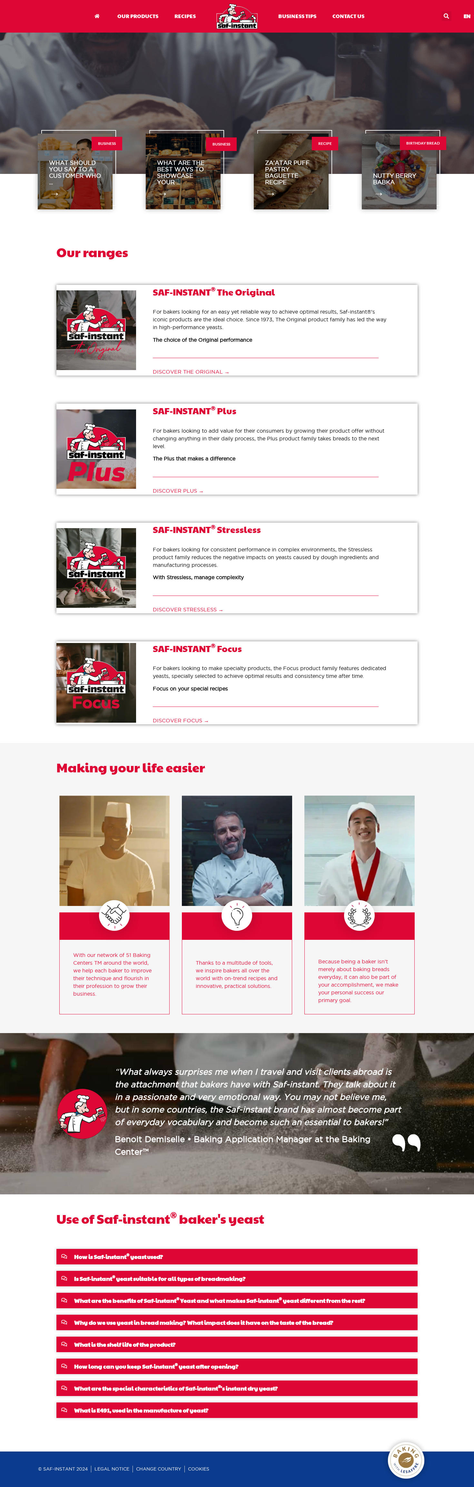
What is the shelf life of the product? (125, 1344)
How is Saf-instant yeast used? (118, 1256)
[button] (446, 16)
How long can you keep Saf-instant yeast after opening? (156, 1366)
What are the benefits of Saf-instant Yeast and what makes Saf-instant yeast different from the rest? (219, 1300)
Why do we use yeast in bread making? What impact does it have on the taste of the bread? (203, 1322)
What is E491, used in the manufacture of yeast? (141, 1410)
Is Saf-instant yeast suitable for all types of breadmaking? (160, 1278)
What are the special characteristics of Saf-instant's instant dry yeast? (176, 1388)
